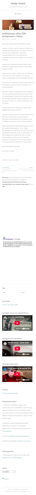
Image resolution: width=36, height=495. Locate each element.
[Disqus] (18, 211)
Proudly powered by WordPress (18, 489)
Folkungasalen (6, 431)
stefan (13, 39)
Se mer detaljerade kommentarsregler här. (17, 436)
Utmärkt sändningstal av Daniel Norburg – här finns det (26, 169)
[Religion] (5, 479)
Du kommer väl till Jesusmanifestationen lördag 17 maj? (9, 170)
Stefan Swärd (18, 3)
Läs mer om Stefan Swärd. (10, 305)
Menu (19, 14)
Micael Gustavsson (24, 441)
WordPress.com (25, 491)
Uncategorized (14, 160)
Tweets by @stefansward (10, 393)
